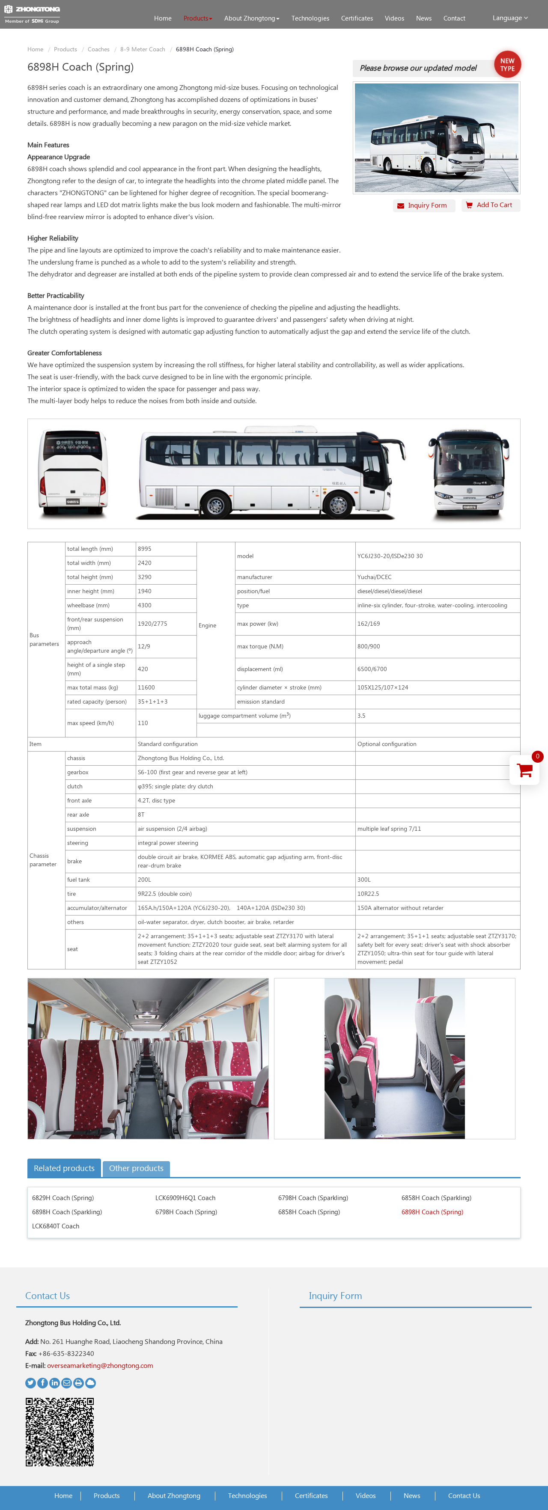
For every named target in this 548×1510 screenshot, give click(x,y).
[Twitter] (30, 1383)
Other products (136, 1168)
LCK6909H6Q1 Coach (185, 1198)
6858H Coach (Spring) (309, 1212)
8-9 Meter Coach (142, 50)
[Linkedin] (54, 1383)
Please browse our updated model (418, 68)
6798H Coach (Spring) (186, 1212)
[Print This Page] (78, 1383)
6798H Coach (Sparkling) (313, 1198)
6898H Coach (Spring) (433, 1212)
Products (65, 50)
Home (35, 50)
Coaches (99, 50)
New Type (507, 65)
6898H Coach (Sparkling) (67, 1212)
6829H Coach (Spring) (63, 1198)
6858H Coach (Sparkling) (437, 1198)
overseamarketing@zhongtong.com (100, 1365)
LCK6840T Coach (55, 1226)
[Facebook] (42, 1383)
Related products (64, 1168)
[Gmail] (66, 1383)
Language (508, 18)
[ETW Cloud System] (90, 1383)
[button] (198, 19)
